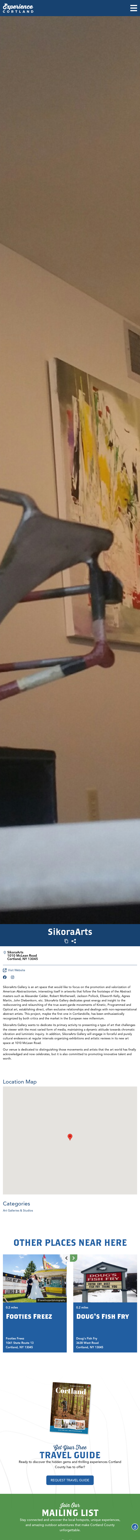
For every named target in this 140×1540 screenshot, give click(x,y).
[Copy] (66, 941)
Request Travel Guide (70, 1480)
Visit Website (16, 970)
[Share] (73, 941)
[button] (70, 1137)
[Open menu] (133, 8)
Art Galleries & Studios (18, 1210)
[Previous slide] (66, 1258)
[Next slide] (73, 1258)
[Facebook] (5, 977)
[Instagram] (12, 977)
